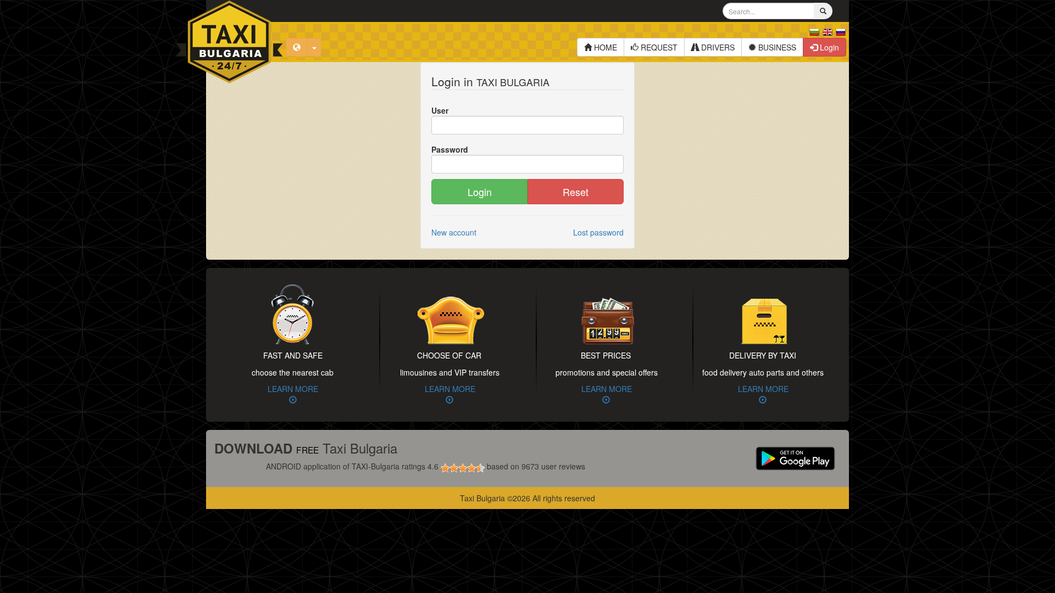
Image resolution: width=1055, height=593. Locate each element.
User (439, 110)
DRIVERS (717, 47)
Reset (575, 191)
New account (453, 232)
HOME (604, 47)
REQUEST (658, 47)
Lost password (598, 232)
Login (828, 47)
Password (449, 149)
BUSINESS (776, 47)
